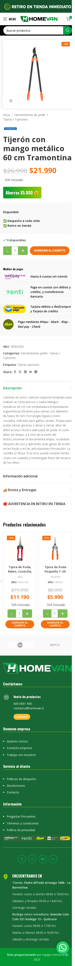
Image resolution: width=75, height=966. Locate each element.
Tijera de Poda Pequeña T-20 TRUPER (55, 571)
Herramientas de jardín (30, 115)
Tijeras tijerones (28, 365)
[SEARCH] (67, 30)
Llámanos (22, 716)
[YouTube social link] (43, 859)
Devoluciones (16, 786)
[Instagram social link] (32, 859)
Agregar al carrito (49, 250)
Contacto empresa (19, 748)
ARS (19, 577)
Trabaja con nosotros (21, 755)
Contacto (13, 792)
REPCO (55, 645)
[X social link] (20, 372)
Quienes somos (17, 741)
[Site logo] (39, 19)
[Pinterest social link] (25, 372)
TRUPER (55, 577)
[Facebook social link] (14, 372)
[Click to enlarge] (11, 100)
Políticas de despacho (21, 779)
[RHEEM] (20, 645)
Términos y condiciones (23, 823)
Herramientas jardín (34, 353)
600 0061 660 (23, 704)
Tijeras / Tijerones (15, 119)
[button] (19, 624)
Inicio (6, 115)
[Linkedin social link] (30, 372)
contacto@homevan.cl (29, 708)
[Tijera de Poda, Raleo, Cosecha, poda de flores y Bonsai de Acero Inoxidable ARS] (19, 548)
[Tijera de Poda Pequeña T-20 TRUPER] (55, 548)
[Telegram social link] (36, 372)
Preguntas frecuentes (21, 816)
